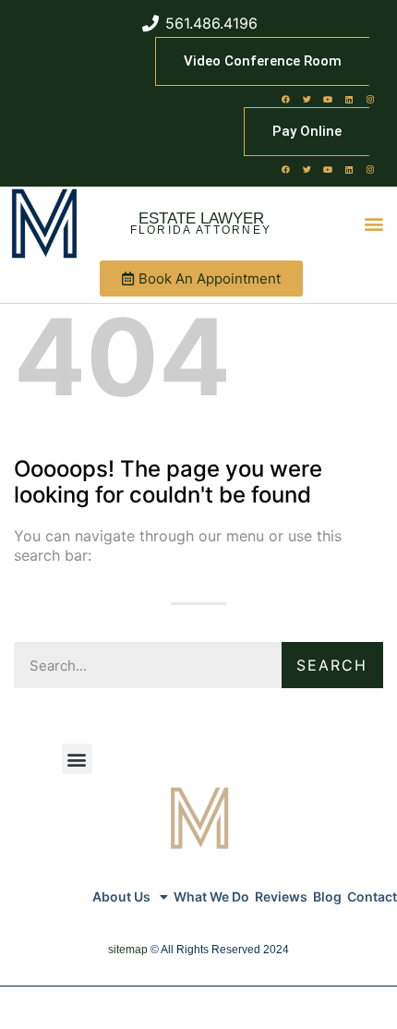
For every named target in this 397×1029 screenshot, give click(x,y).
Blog (327, 896)
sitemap (128, 949)
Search (331, 665)
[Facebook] (285, 99)
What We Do (211, 896)
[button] (374, 224)
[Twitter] (306, 99)
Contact (372, 896)
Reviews (281, 896)
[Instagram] (370, 99)
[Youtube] (327, 99)
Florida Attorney (201, 230)
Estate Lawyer (201, 218)
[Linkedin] (349, 99)
